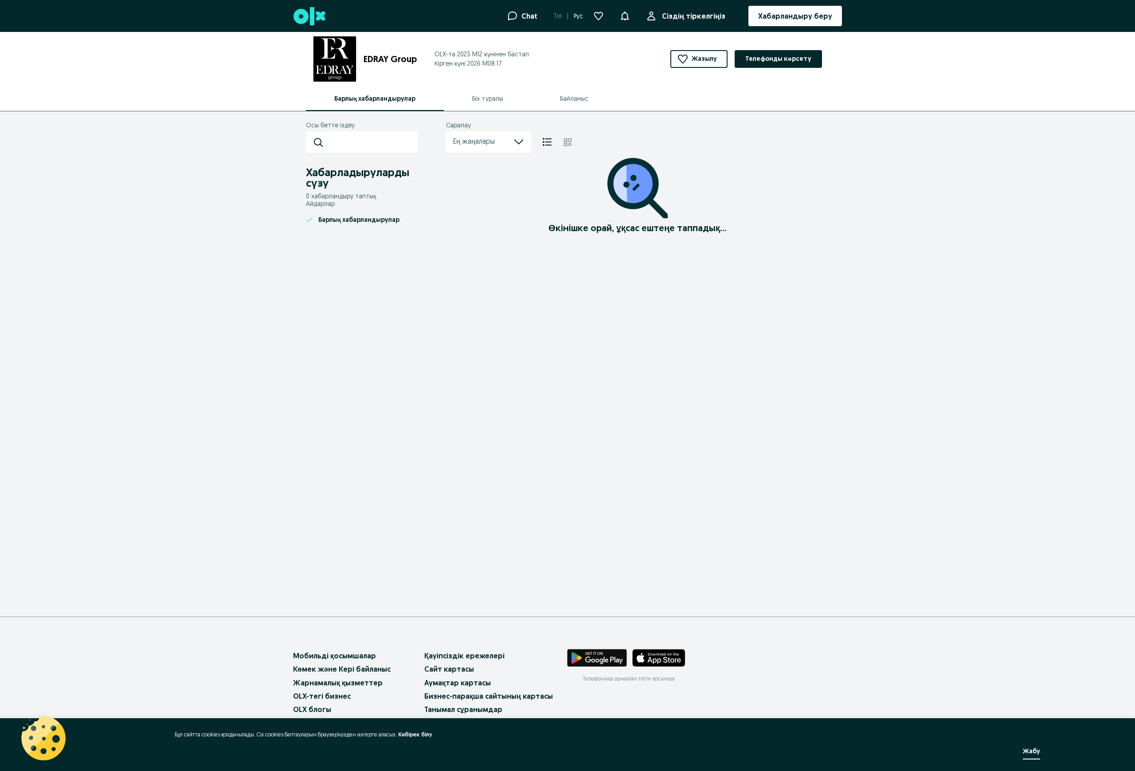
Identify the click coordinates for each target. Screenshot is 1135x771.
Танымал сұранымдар (463, 709)
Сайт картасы (449, 669)
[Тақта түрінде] (567, 142)
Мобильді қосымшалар (334, 655)
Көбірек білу (415, 734)
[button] (624, 15)
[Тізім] (547, 142)
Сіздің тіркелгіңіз (693, 16)
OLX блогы (312, 709)
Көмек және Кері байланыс (342, 669)
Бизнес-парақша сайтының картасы (488, 696)
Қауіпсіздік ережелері (464, 655)
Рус (578, 16)
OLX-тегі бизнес (322, 696)
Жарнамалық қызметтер (338, 682)
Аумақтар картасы (457, 682)
